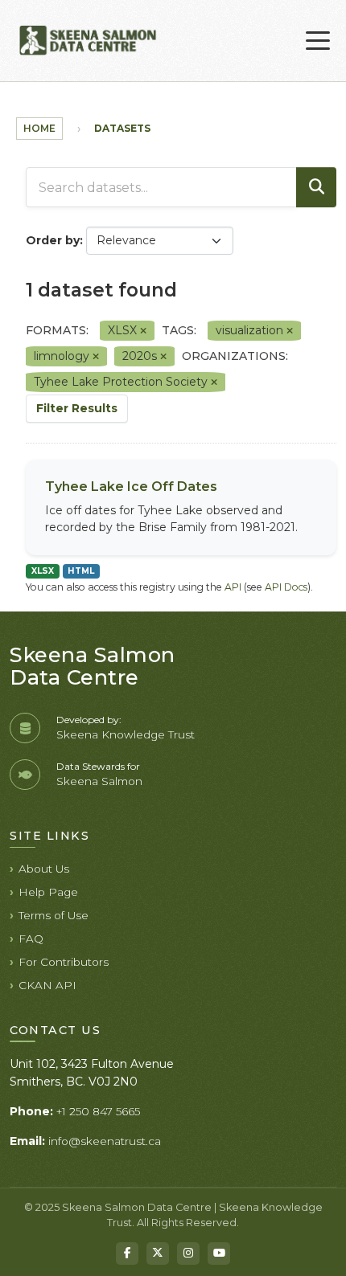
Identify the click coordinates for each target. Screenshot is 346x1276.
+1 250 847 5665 (98, 1111)
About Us (44, 868)
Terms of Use (54, 915)
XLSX (42, 571)
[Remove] (143, 331)
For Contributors (64, 961)
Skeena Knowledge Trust (125, 734)
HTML (81, 571)
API (232, 587)
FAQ (31, 938)
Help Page (48, 891)
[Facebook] (127, 1253)
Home (39, 128)
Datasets (122, 128)
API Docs (286, 587)
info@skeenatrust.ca (104, 1141)
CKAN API (47, 985)
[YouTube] (219, 1253)
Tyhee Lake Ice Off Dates (131, 486)
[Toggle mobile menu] (318, 41)
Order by (53, 240)
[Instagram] (188, 1253)
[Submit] (316, 187)
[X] (157, 1253)
